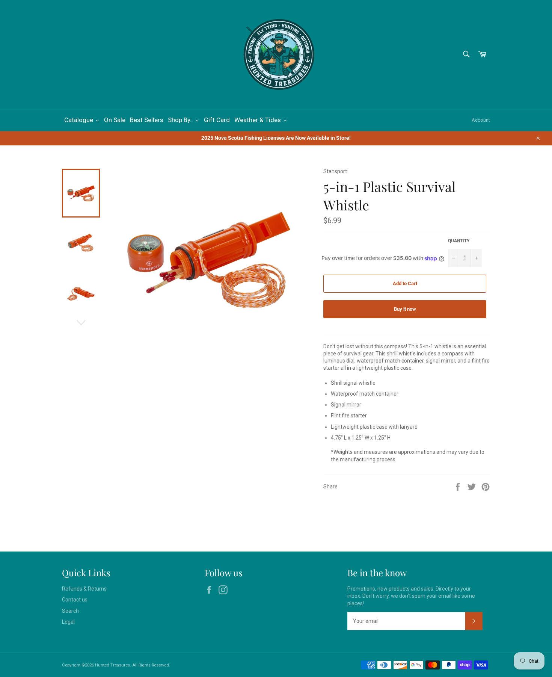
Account (481, 120)
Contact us (74, 600)
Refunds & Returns (84, 589)
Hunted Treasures (112, 665)
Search (70, 611)
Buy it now (405, 309)
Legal (68, 622)
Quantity (458, 240)
